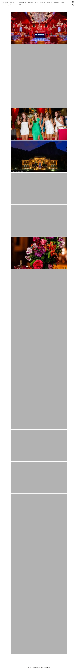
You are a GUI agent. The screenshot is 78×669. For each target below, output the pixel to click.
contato (21, 4)
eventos (42, 2)
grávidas (30, 2)
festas (36, 2)
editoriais (49, 2)
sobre (62, 2)
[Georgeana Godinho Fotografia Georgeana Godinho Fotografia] (8, 3)
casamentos (22, 2)
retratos (56, 2)
